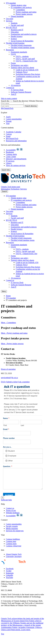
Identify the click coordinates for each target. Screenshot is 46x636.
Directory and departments (16, 159)
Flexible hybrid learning (15, 43)
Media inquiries (12, 528)
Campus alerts (11, 154)
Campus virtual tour (13, 546)
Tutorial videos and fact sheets (22, 68)
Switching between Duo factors (28, 74)
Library (9, 163)
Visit (7, 123)
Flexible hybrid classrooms (21, 45)
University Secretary (14, 556)
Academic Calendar (13, 132)
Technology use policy (19, 65)
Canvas (9, 134)
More (8, 323)
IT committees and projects (21, 7)
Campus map (11, 541)
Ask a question (24, 382)
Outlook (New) (22, 72)
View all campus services (15, 165)
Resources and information (16, 141)
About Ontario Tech (13, 554)
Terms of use (11, 510)
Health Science (16, 36)
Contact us (10, 88)
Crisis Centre (11, 157)
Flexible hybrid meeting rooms (22, 47)
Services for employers (15, 531)
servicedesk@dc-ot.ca (9, 378)
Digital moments (17, 16)
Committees (20, 10)
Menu (4, 291)
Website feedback (13, 513)
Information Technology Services (14, 189)
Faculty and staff (17, 25)
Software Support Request (21, 92)
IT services (10, 161)
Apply (8, 117)
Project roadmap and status (26, 12)
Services (9, 21)
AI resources (16, 85)
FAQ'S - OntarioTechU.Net (26, 61)
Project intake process (24, 14)
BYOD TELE (11, 27)
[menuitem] (25, 10)
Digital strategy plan (18, 5)
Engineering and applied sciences (24, 34)
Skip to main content (9, 98)
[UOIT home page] (23, 184)
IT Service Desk (17, 90)
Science (14, 39)
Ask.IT (13, 94)
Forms (13, 63)
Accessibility (11, 150)
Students (14, 23)
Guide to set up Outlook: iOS (27, 70)
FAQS (13, 54)
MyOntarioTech (12, 138)
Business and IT (17, 30)
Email (8, 136)
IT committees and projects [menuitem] (16, 300)
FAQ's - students (22, 56)
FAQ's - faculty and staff (25, 59)
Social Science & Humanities (22, 41)
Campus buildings (13, 539)
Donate (9, 121)
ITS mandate (11, 3)
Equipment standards (19, 52)
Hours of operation (8, 369)
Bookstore (10, 152)
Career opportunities (14, 119)
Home (8, 296)
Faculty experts (12, 526)
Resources (10, 50)
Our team (9, 19)
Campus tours (11, 544)
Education (15, 32)
